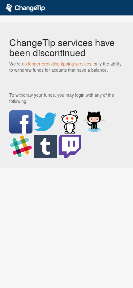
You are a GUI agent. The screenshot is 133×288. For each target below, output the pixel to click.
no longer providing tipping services (56, 64)
